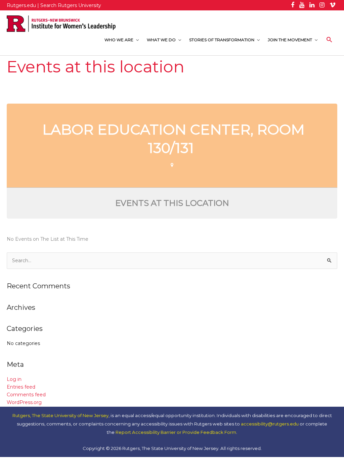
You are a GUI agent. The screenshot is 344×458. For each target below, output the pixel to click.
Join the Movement (290, 39)
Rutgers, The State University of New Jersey (60, 415)
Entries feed (21, 387)
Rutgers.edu (21, 5)
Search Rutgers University (70, 5)
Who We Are (118, 39)
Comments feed (26, 395)
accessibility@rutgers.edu (270, 423)
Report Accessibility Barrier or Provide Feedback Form (176, 432)
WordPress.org (24, 402)
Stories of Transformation (221, 39)
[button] (329, 40)
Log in (14, 379)
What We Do (161, 39)
